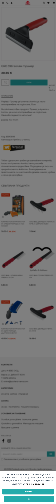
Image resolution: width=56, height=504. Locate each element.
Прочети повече (35, 484)
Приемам (28, 491)
